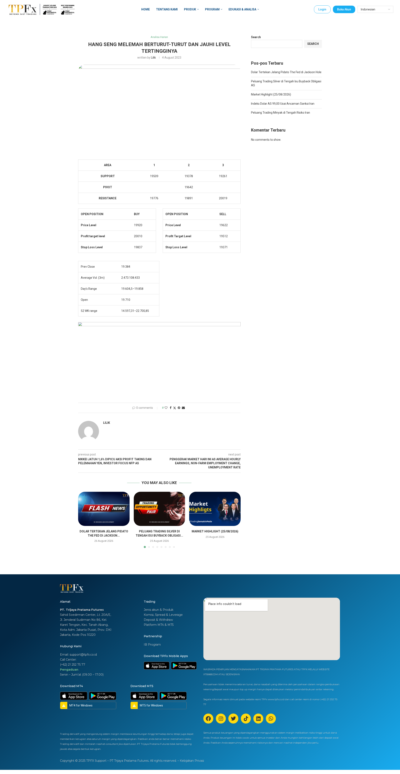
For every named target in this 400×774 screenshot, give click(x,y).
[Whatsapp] (271, 719)
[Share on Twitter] (174, 408)
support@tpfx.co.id (83, 654)
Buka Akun (344, 9)
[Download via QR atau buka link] (156, 666)
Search (256, 37)
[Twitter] (233, 719)
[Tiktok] (246, 719)
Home (145, 9)
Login (322, 9)
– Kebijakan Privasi (191, 761)
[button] (83, 519)
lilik (153, 57)
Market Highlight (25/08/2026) (215, 531)
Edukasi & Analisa (242, 9)
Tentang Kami (167, 9)
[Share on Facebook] (170, 407)
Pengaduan (69, 669)
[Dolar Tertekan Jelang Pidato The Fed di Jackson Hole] (104, 509)
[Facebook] (208, 719)
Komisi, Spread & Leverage (163, 615)
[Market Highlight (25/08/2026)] (215, 509)
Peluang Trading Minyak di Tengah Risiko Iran (280, 112)
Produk (190, 9)
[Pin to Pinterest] (179, 407)
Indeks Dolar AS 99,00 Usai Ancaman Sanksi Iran (282, 103)
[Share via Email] (183, 407)
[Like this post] (166, 407)
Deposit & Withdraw (158, 620)
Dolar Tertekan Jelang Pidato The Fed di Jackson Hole (286, 72)
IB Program (152, 644)
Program (212, 9)
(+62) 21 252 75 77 (72, 664)
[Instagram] (221, 719)
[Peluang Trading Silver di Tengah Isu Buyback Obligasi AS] (159, 509)
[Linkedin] (258, 719)
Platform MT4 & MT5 (159, 625)
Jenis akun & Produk (158, 610)
